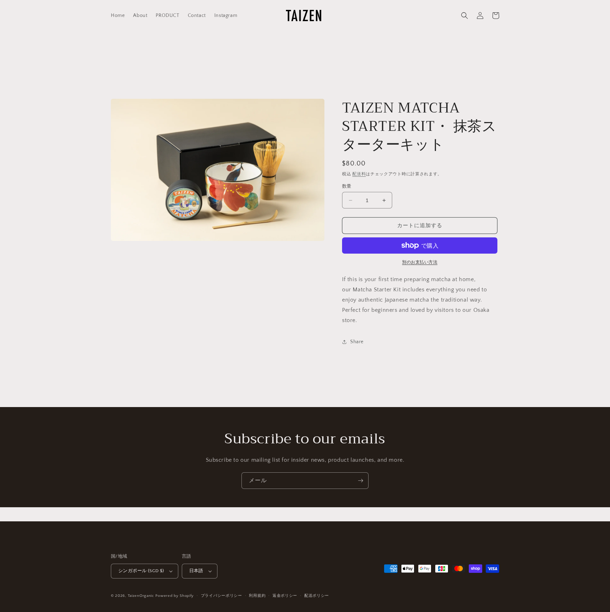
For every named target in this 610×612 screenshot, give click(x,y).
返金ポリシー (285, 596)
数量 (347, 186)
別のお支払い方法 (419, 262)
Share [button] (357, 342)
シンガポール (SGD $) (141, 570)
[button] (464, 15)
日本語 (196, 570)
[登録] (360, 480)
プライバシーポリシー (221, 596)
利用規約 (257, 596)
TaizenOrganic (141, 596)
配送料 (359, 174)
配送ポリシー (316, 596)
